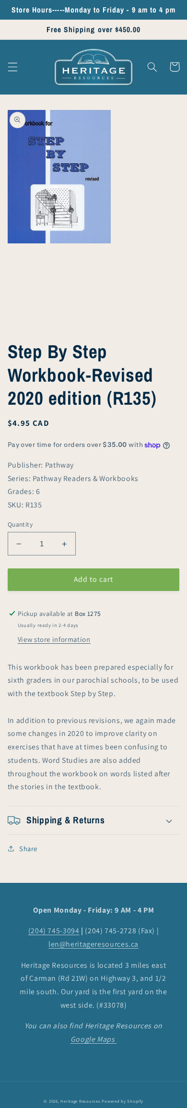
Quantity (20, 524)
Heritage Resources (81, 1101)
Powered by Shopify (122, 1101)
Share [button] (28, 848)
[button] (12, 67)
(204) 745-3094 (54, 931)
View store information (54, 639)
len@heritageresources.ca (93, 944)
